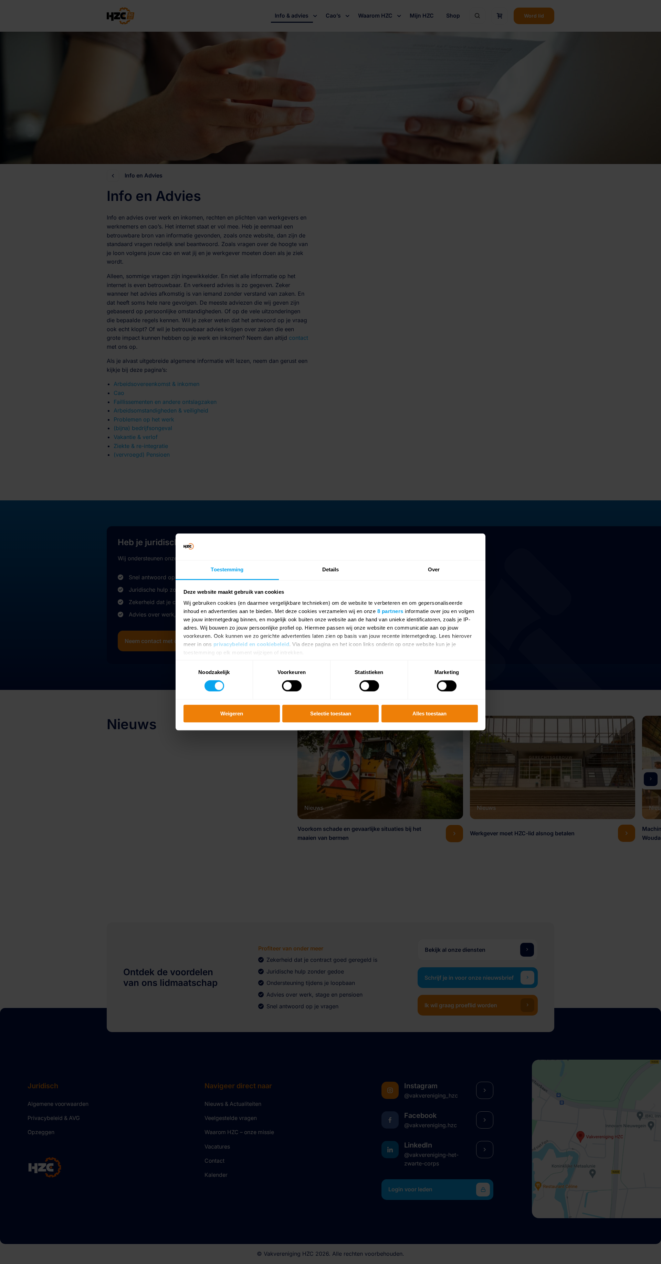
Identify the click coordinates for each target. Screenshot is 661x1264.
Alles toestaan (429, 713)
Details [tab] (330, 569)
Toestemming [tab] (227, 569)
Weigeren (231, 713)
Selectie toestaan (330, 713)
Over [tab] (434, 569)
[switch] (292, 685)
